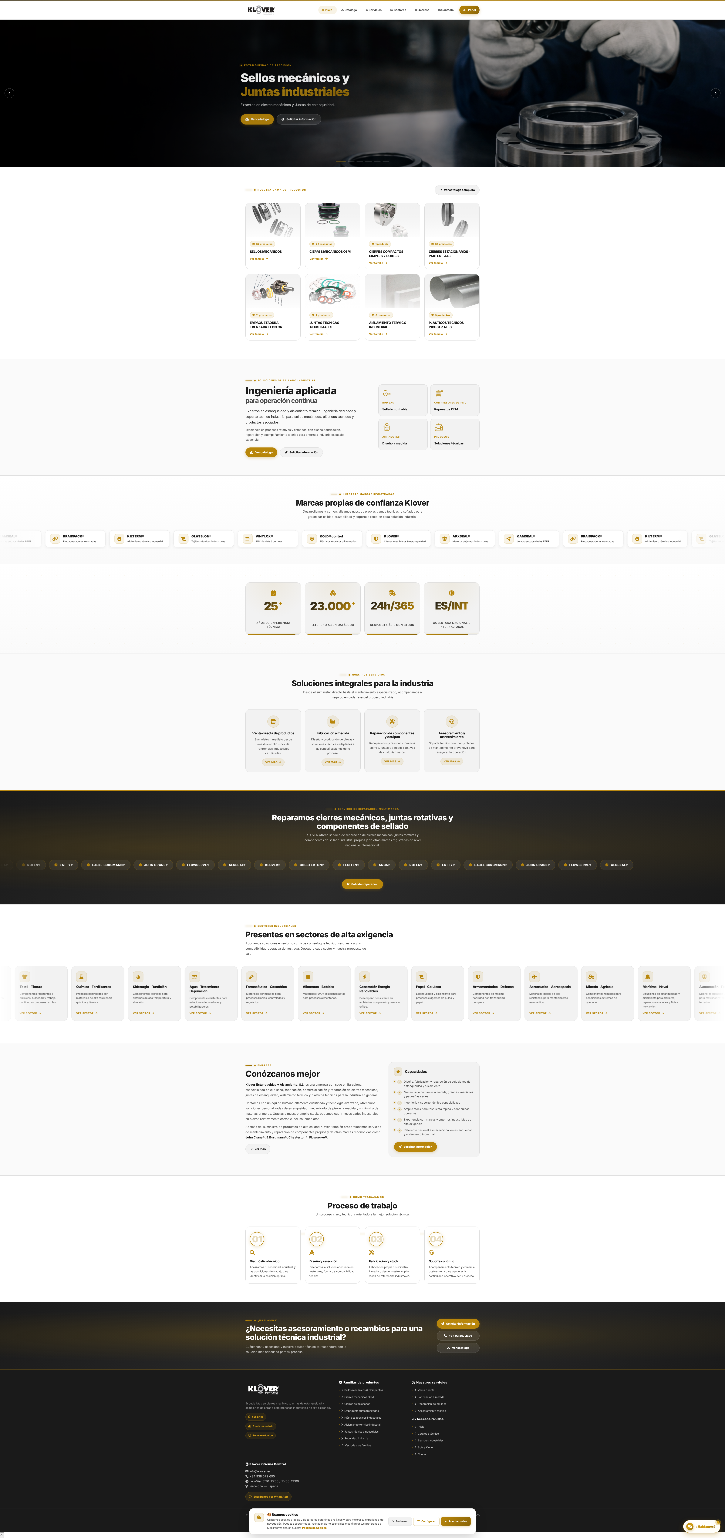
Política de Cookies (314, 1527)
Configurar (428, 1521)
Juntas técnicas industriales (361, 1431)
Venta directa (426, 1390)
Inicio (421, 1426)
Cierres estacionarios (357, 1403)
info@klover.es (260, 1471)
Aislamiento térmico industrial (362, 1424)
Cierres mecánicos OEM (359, 1397)
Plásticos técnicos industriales (362, 1417)
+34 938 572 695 (262, 1476)
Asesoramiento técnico (432, 1410)
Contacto (423, 1454)
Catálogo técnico (428, 1433)
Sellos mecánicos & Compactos (363, 1390)
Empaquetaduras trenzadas (361, 1410)
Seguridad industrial (356, 1438)
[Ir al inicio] (260, 10)
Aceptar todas (458, 1521)
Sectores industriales (430, 1440)
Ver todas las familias (358, 1445)
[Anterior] (9, 93)
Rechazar (402, 1521)
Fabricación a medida (431, 1397)
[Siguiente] (715, 93)
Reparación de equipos (432, 1403)
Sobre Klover (426, 1447)
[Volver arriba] (2, 1535)
